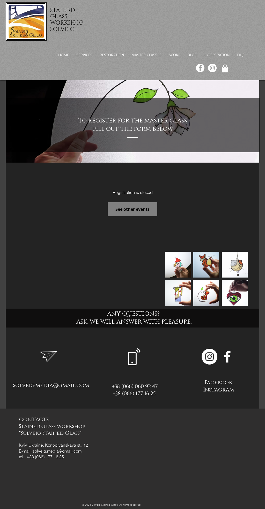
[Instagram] (212, 68)
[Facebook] (200, 68)
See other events (132, 209)
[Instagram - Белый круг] (209, 357)
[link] (225, 68)
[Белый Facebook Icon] (227, 357)
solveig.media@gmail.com (51, 385)
